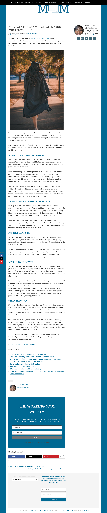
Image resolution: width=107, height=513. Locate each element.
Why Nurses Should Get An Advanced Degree (26, 361)
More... (95, 35)
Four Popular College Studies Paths (23, 366)
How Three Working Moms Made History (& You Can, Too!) (32, 357)
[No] (105, 2)
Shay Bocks (47, 510)
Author (10, 381)
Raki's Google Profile (23, 387)
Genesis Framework (66, 510)
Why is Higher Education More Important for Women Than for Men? (35, 359)
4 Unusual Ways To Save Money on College (25, 369)
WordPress (85, 510)
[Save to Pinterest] (1, 262)
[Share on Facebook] (1, 255)
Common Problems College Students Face (25, 364)
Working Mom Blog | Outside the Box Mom (53, 5)
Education (16, 461)
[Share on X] (1, 258)
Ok (94, 2)
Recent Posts (17, 381)
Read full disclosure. (32, 33)
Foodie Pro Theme (36, 510)
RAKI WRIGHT (22, 385)
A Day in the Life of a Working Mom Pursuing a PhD (29, 354)
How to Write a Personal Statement (23, 344)
